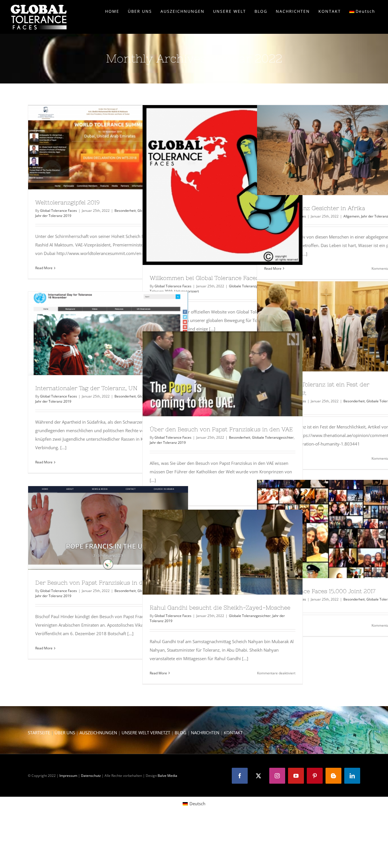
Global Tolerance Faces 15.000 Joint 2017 (326, 528)
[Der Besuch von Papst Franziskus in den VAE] (108, 528)
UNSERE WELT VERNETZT (146, 732)
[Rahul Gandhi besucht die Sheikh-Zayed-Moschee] (223, 552)
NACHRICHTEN (205, 732)
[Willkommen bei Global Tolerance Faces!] (223, 185)
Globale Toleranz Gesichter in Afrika (326, 150)
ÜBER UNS (65, 732)
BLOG (180, 732)
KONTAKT (233, 732)
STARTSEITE (39, 732)
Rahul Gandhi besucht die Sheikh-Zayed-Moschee (212, 551)
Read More (44, 267)
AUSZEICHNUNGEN (98, 732)
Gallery (118, 147)
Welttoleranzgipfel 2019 (97, 147)
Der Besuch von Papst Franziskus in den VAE (97, 527)
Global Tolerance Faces (58, 210)
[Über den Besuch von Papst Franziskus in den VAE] (223, 373)
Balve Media (167, 775)
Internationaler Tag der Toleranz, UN (97, 333)
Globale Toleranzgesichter (250, 286)
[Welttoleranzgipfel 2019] (108, 147)
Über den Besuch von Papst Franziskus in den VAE (212, 373)
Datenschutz (91, 775)
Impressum (68, 775)
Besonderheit (125, 210)
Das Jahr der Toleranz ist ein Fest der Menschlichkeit (326, 326)
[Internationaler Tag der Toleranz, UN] (108, 333)
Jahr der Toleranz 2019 (53, 215)
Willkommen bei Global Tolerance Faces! (212, 185)
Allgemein (351, 216)
